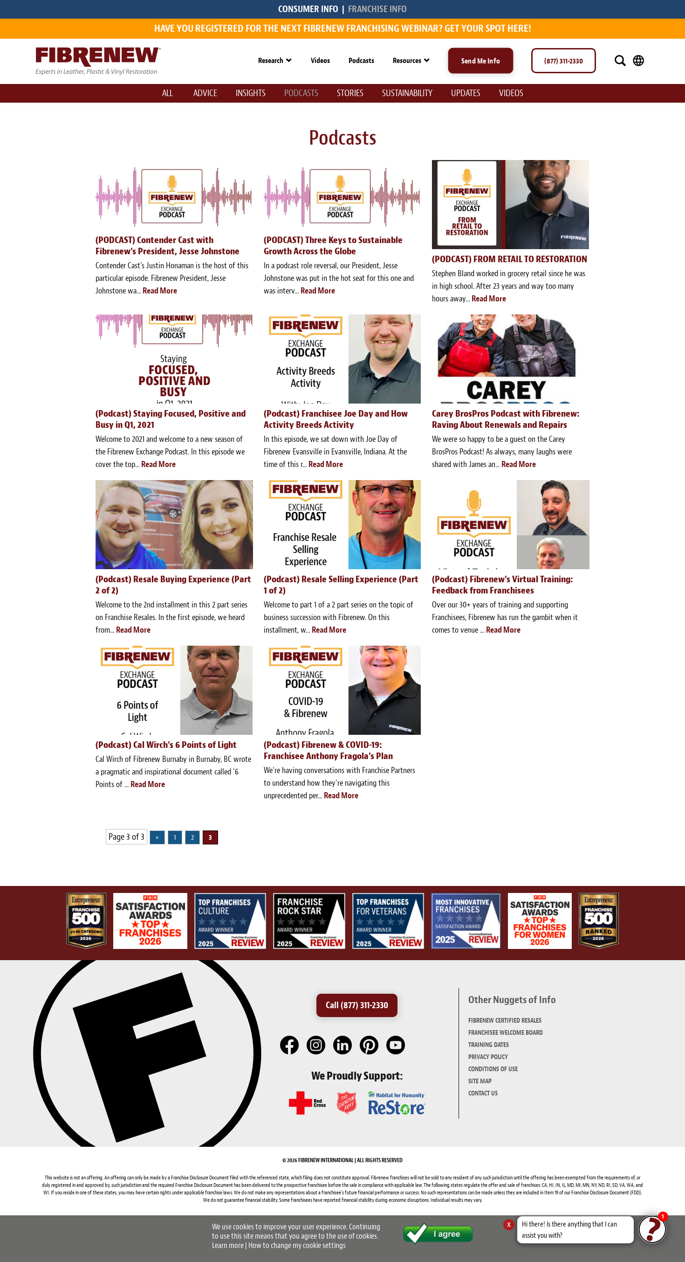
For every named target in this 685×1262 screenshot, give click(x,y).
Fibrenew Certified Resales (504, 1021)
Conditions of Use (493, 1069)
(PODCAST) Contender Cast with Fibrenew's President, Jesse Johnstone (168, 245)
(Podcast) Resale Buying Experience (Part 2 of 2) (173, 584)
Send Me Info (480, 61)
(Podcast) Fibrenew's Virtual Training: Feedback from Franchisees (502, 584)
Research (270, 60)
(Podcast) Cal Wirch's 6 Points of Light (166, 745)
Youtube (396, 1045)
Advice (205, 93)
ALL (167, 93)
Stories (350, 93)
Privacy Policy (488, 1057)
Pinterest (369, 1045)
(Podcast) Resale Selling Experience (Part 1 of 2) (341, 584)
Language (638, 60)
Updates (465, 93)
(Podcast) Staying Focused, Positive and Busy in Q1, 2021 (171, 419)
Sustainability (407, 93)
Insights (251, 93)
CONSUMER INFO (308, 9)
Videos (320, 60)
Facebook (290, 1045)
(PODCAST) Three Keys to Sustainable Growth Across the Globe (333, 245)
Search (620, 60)
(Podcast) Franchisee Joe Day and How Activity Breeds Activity (336, 419)
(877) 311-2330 (563, 61)
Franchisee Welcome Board (505, 1033)
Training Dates (488, 1045)
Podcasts (361, 60)
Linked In (343, 1045)
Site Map (480, 1081)
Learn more (228, 1245)
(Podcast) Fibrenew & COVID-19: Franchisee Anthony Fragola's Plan (328, 750)
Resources (407, 60)
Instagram (316, 1045)
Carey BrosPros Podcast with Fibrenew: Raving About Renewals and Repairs (506, 419)
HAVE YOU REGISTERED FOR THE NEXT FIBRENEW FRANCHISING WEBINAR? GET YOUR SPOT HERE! (342, 28)
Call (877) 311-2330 (357, 1005)
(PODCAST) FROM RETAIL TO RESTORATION (509, 259)
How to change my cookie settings (297, 1245)
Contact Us (483, 1093)
